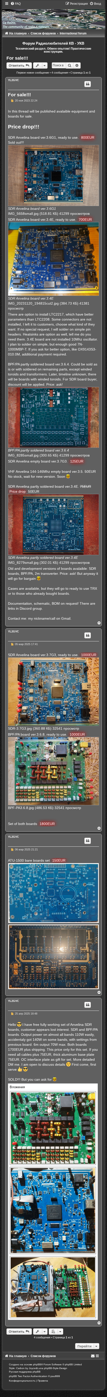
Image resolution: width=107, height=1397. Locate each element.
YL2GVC (13, 80)
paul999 (55, 1376)
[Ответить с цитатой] (87, 84)
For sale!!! (17, 58)
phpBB (37, 1364)
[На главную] (53, 15)
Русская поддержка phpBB (25, 1371)
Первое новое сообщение (32, 72)
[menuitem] (15, 3)
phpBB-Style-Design (55, 1368)
